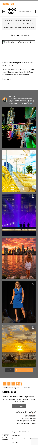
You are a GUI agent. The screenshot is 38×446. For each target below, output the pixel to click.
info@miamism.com (29, 418)
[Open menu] (3, 11)
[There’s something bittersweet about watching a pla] (19, 346)
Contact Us (19, 406)
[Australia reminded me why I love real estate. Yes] (19, 302)
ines (13, 65)
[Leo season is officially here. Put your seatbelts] (19, 258)
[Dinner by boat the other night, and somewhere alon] (19, 127)
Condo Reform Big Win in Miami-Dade (18, 63)
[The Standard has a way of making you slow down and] (19, 171)
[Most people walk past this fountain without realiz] (19, 215)
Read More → (7, 79)
